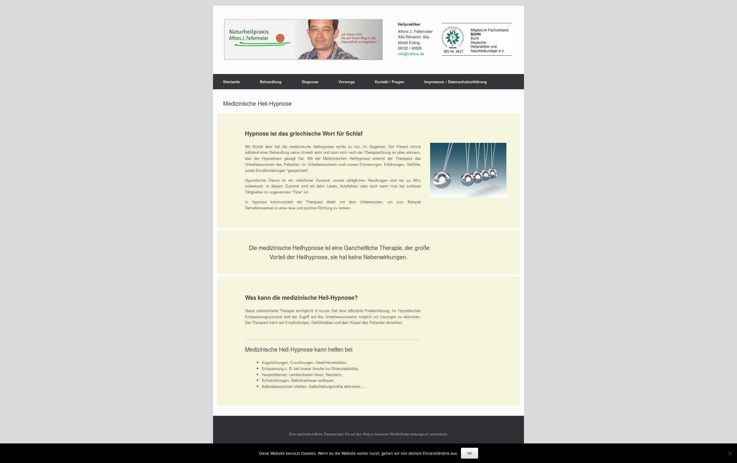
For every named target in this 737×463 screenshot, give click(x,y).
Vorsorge (347, 81)
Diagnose (310, 81)
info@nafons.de (411, 53)
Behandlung (271, 81)
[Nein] (730, 453)
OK (469, 453)
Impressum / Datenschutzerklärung (455, 81)
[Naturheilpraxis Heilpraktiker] (303, 40)
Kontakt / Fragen (389, 81)
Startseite (231, 81)
